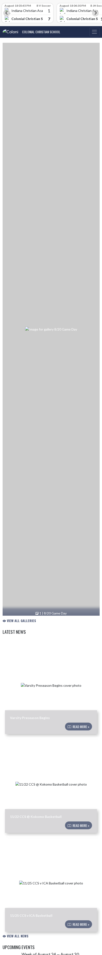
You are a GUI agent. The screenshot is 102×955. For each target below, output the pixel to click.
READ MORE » (80, 726)
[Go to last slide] (6, 13)
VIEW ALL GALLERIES (21, 620)
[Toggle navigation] (94, 32)
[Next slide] (95, 13)
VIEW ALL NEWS (17, 935)
